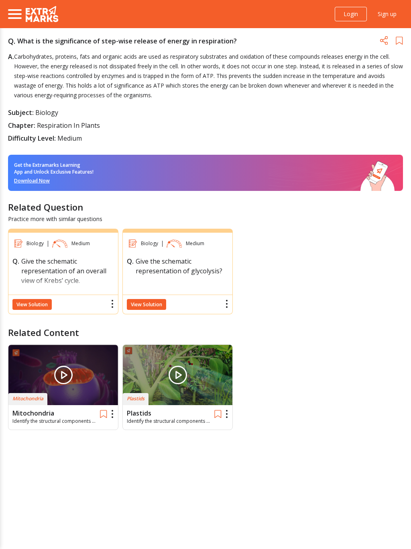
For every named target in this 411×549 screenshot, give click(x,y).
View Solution (32, 304)
